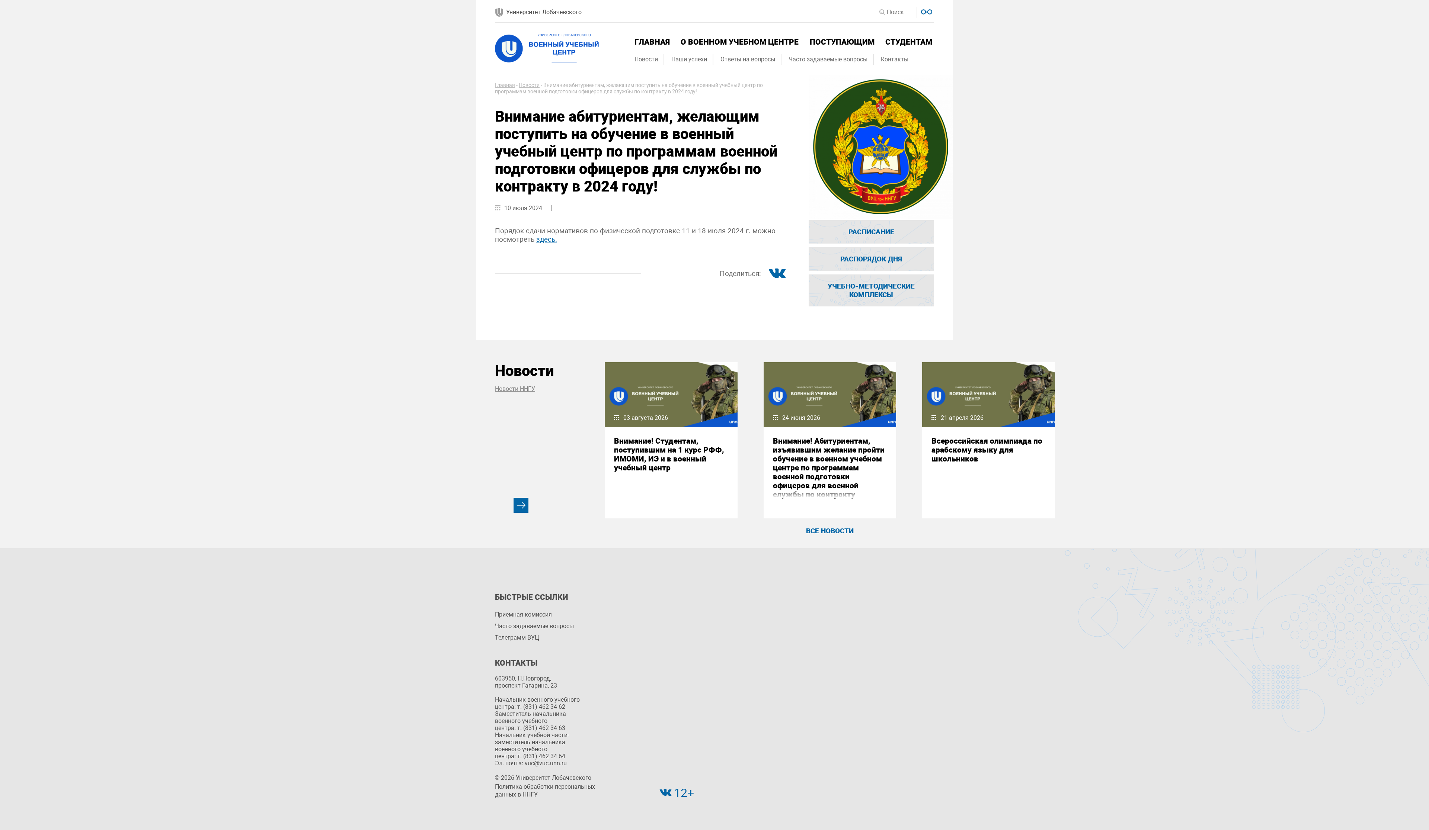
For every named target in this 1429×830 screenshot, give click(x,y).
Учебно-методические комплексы (871, 290)
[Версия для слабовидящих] (925, 11)
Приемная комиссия (523, 614)
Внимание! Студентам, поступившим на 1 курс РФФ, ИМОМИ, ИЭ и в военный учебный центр (669, 454)
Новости (646, 59)
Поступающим (842, 42)
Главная (652, 42)
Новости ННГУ (515, 388)
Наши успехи (689, 59)
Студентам (908, 42)
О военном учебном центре (740, 42)
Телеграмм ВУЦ (517, 637)
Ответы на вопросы (747, 59)
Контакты (894, 59)
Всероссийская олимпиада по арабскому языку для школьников (986, 450)
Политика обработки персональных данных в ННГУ (545, 790)
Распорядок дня (871, 259)
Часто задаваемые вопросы (828, 59)
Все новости (830, 531)
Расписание (871, 232)
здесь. (546, 239)
